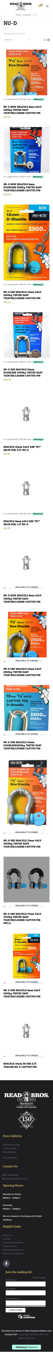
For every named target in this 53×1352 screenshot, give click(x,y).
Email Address (13, 1298)
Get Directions (10, 1157)
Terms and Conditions (13, 1242)
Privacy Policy (10, 1246)
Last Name (10, 1289)
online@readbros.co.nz (17, 1178)
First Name (11, 1280)
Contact (7, 1239)
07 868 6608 (11, 1175)
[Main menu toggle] (47, 6)
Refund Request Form (14, 1250)
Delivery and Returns (13, 1253)
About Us (7, 1235)
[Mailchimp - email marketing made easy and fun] (26, 1319)
